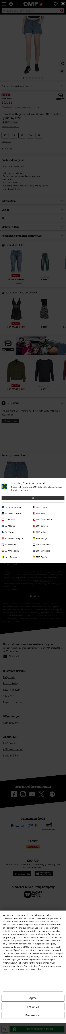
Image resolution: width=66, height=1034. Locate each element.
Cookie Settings (31, 966)
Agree (33, 998)
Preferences (33, 1015)
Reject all (33, 1006)
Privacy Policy (35, 969)
